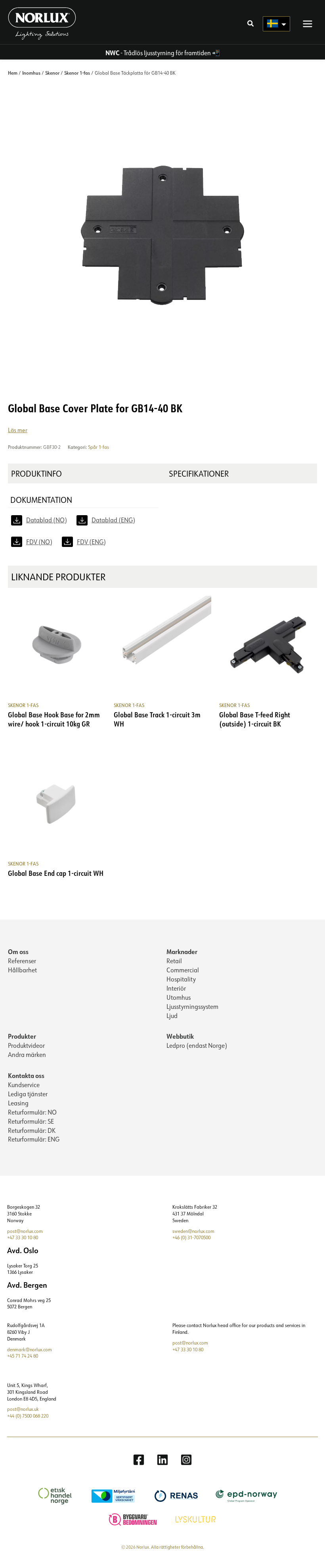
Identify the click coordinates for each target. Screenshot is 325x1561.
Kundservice (24, 1085)
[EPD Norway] (247, 1495)
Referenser (22, 961)
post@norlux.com (25, 1231)
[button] (250, 24)
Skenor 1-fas (77, 73)
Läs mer (17, 430)
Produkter (22, 1036)
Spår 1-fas (98, 447)
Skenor (52, 73)
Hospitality (181, 979)
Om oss (18, 951)
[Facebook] (139, 1460)
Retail (174, 961)
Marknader (181, 951)
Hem (12, 73)
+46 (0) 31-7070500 (191, 1237)
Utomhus (178, 997)
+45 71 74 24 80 (22, 1356)
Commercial (182, 970)
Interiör (176, 988)
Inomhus (31, 73)
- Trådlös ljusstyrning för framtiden (158, 53)
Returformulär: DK (31, 1130)
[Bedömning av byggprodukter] (134, 1518)
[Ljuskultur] (197, 1518)
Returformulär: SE (31, 1121)
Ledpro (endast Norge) (196, 1045)
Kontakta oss (26, 1075)
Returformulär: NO (32, 1112)
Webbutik (180, 1036)
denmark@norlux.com (29, 1349)
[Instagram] (186, 1460)
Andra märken (27, 1055)
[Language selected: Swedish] (276, 23)
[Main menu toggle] (307, 23)
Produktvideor (26, 1045)
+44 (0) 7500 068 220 (27, 1416)
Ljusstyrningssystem (192, 1006)
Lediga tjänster (28, 1094)
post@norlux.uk (23, 1409)
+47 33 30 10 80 (22, 1237)
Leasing (18, 1103)
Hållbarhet (22, 970)
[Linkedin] (162, 1460)
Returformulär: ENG (33, 1139)
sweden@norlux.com (193, 1231)
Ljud (172, 1016)
